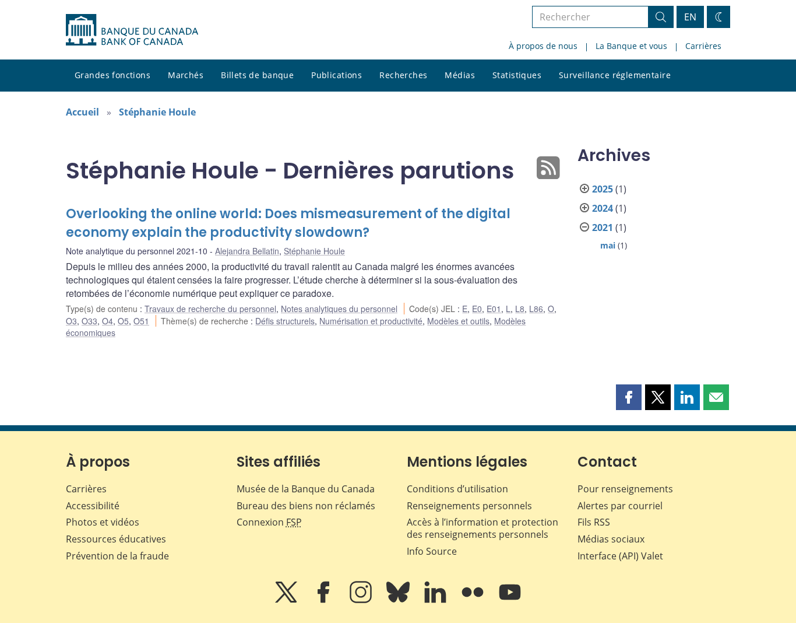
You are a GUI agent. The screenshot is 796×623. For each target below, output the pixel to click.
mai (607, 245)
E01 (494, 308)
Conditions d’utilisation (457, 488)
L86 (536, 308)
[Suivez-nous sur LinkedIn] (436, 600)
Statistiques (516, 74)
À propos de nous (543, 45)
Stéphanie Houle (157, 112)
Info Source (432, 551)
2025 (602, 189)
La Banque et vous (631, 45)
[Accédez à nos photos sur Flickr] (473, 600)
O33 (89, 321)
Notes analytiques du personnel (339, 308)
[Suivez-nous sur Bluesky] (399, 600)
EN (690, 16)
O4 (107, 321)
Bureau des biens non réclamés (306, 505)
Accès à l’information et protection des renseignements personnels (482, 528)
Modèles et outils (458, 321)
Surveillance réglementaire (615, 74)
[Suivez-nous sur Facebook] (324, 600)
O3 (71, 321)
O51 (141, 321)
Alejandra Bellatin (247, 251)
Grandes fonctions (112, 74)
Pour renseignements (625, 488)
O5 (123, 321)
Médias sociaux (610, 539)
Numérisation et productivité (370, 321)
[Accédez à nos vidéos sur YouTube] (509, 600)
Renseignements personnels (469, 505)
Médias (460, 74)
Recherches (403, 74)
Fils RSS (593, 522)
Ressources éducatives (116, 539)
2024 (602, 208)
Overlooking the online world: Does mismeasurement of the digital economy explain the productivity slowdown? (288, 223)
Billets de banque (257, 74)
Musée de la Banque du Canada (306, 488)
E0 (477, 308)
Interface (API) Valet (620, 556)
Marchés (185, 74)
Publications (336, 74)
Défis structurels (285, 321)
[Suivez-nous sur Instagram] (362, 600)
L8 (519, 308)
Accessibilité (92, 505)
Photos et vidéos (102, 522)
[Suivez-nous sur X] (287, 600)
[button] (629, 397)
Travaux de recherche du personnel (210, 308)
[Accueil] (132, 30)
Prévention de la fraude (117, 556)
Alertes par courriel (620, 505)
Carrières (703, 45)
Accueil (82, 112)
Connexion (269, 522)
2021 (602, 227)
